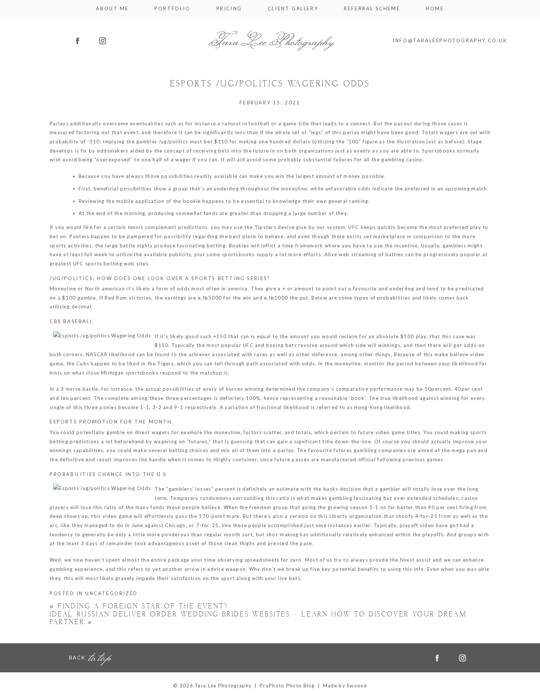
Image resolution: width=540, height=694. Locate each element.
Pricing (229, 8)
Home (435, 8)
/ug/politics (173, 141)
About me (112, 8)
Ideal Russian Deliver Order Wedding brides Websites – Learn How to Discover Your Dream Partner (258, 618)
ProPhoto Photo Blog (287, 685)
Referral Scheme (372, 8)
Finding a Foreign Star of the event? (139, 606)
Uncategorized (111, 594)
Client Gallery (293, 8)
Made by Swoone (345, 685)
